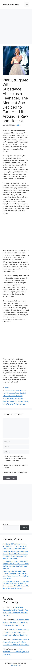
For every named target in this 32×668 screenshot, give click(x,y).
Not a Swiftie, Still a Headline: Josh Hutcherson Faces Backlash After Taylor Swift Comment (14, 393)
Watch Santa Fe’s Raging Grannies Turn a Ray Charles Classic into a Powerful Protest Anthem (16, 401)
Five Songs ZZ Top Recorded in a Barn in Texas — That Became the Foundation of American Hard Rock (15, 546)
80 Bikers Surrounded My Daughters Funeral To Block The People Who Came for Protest (16, 622)
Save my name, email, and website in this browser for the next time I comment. (15, 458)
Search (5, 524)
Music (7, 387)
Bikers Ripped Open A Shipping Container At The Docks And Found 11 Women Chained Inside (16, 642)
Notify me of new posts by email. (16, 472)
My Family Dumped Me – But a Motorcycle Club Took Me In (16, 651)
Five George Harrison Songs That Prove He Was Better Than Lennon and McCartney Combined (16, 632)
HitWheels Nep (11, 4)
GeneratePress (16, 665)
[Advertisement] (16, 27)
